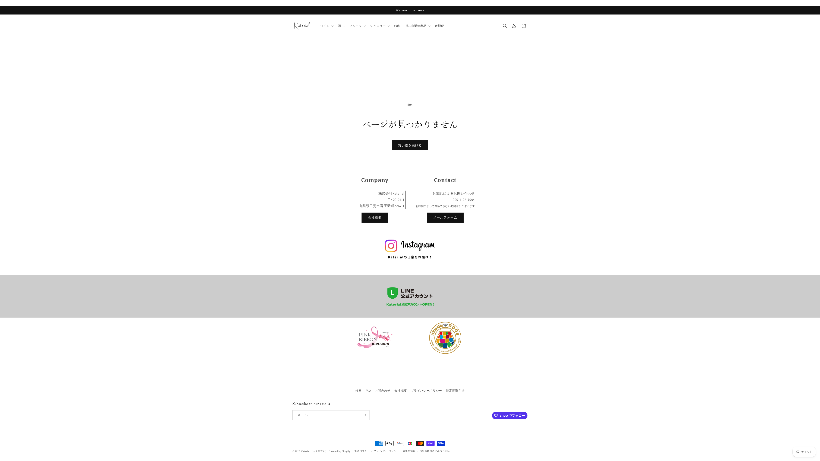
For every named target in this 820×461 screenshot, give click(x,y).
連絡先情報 (409, 450)
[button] (326, 25)
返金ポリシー (361, 450)
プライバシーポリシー (426, 390)
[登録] (364, 415)
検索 (358, 390)
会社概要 (375, 217)
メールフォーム (445, 217)
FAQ (368, 390)
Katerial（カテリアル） (314, 451)
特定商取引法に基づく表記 (435, 450)
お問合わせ (382, 390)
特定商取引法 (455, 390)
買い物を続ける (410, 145)
